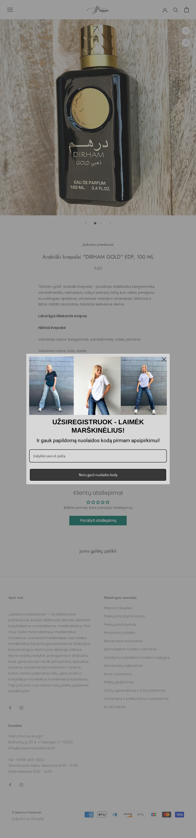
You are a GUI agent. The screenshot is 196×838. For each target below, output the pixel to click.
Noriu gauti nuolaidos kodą (98, 474)
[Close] (164, 359)
